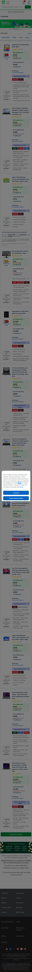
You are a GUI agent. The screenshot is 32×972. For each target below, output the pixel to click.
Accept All (16, 493)
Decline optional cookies (16, 498)
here (19, 483)
